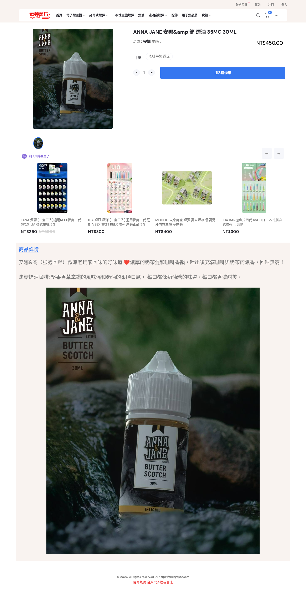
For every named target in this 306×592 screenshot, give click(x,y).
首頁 (59, 15)
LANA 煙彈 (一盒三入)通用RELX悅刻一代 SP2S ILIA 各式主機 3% (51, 222)
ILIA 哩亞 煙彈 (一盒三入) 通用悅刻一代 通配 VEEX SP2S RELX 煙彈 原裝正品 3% (119, 222)
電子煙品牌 (190, 15)
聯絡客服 (241, 4)
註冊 (271, 4)
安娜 (147, 41)
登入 (284, 4)
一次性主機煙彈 (123, 15)
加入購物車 (222, 73)
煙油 (141, 15)
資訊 (205, 15)
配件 (175, 15)
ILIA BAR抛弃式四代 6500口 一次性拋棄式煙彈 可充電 (252, 222)
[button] (258, 15)
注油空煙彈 (156, 15)
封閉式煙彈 (97, 15)
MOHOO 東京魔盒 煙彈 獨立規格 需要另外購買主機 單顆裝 (185, 222)
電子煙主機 (74, 15)
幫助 (258, 4)
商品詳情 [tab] (29, 249)
